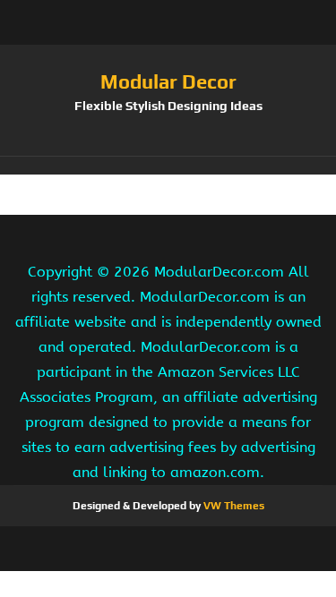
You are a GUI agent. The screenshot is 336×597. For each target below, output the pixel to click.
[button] (168, 166)
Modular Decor (168, 81)
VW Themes (232, 505)
